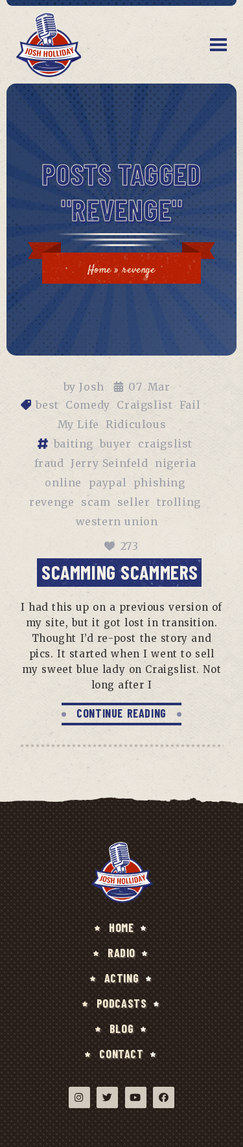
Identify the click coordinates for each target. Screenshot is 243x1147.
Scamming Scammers (119, 572)
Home (99, 270)
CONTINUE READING (121, 713)
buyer (115, 443)
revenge (51, 501)
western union (117, 521)
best (47, 404)
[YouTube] (135, 1097)
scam (95, 501)
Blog (121, 1028)
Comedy (87, 404)
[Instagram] (79, 1097)
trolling (179, 501)
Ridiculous (136, 424)
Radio (121, 953)
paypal (108, 482)
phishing (159, 482)
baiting (73, 443)
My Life (78, 424)
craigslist (165, 443)
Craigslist (144, 404)
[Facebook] (163, 1097)
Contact (121, 1054)
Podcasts (122, 1003)
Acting (121, 978)
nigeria (175, 463)
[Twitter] (107, 1097)
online (63, 482)
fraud (49, 463)
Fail (189, 404)
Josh (91, 386)
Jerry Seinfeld (109, 463)
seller (133, 501)
